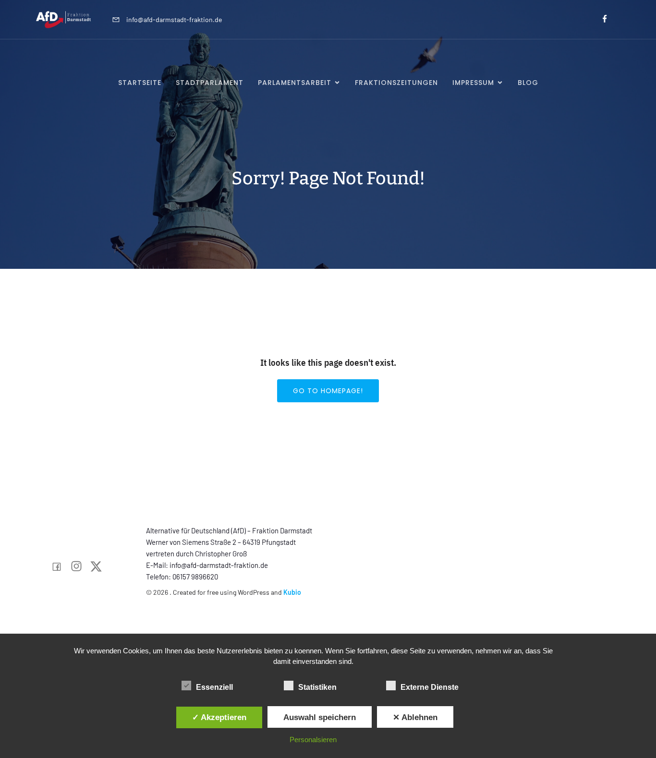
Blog (528, 82)
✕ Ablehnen (415, 717)
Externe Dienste (430, 687)
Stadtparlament (209, 82)
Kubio (292, 592)
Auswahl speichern (319, 717)
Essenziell (214, 687)
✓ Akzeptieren (219, 717)
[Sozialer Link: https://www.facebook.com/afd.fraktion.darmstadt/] (60, 566)
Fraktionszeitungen (396, 82)
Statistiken (317, 687)
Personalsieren (313, 739)
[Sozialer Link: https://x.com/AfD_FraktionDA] (99, 566)
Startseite (139, 82)
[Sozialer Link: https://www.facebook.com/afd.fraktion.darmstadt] (600, 19)
